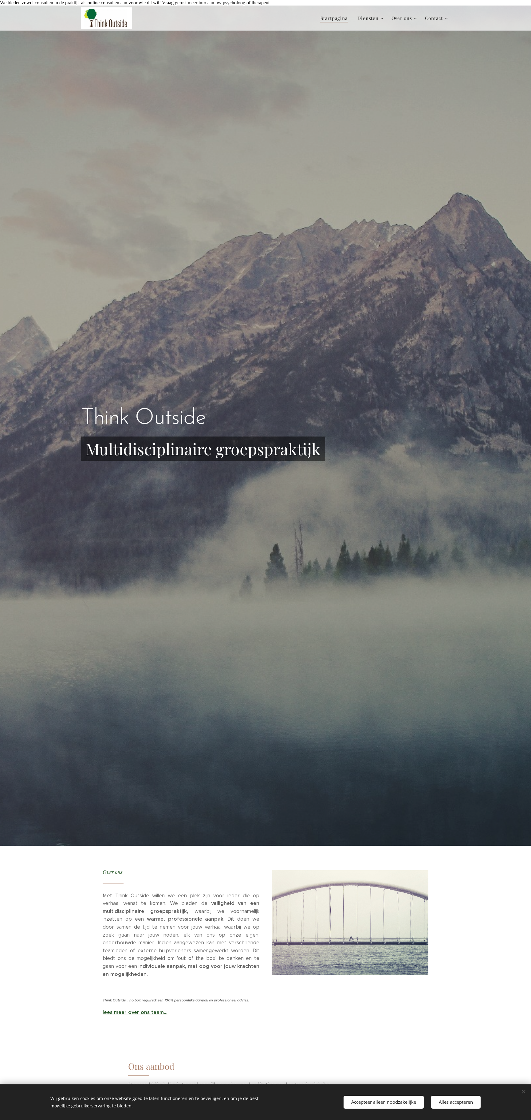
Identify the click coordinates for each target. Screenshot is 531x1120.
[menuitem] (335, 18)
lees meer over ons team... (135, 1012)
